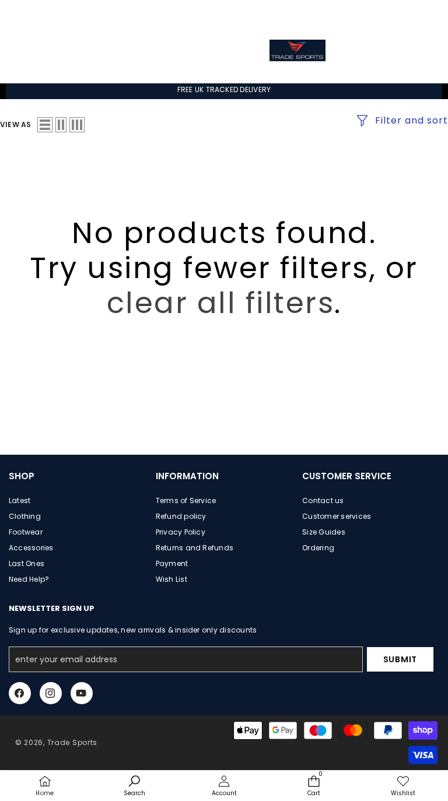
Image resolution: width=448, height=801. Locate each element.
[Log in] (391, 14)
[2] (60, 124)
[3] (77, 124)
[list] (44, 124)
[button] (417, 13)
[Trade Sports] (297, 50)
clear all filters (221, 303)
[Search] (157, 50)
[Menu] (36, 50)
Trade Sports (72, 742)
